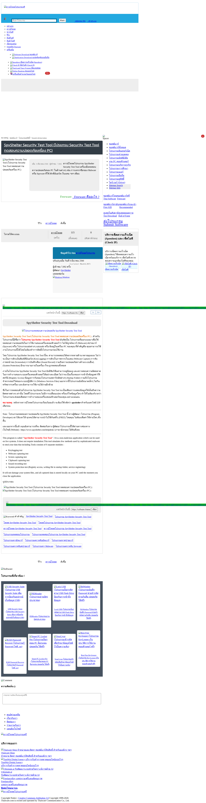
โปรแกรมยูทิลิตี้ (24, 138)
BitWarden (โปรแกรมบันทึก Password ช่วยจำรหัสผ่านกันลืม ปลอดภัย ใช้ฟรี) (88, 613)
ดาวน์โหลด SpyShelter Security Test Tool (22, 528)
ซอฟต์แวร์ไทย (110, 197)
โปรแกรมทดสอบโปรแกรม (17, 534)
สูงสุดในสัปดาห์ (110, 214)
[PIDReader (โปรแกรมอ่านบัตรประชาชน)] (39, 597)
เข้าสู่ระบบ (91, 21)
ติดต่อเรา (11, 722)
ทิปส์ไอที (10, 38)
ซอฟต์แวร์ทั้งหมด (117, 147)
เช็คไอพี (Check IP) (27, 65)
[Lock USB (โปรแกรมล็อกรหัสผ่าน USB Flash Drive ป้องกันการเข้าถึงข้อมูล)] (64, 593)
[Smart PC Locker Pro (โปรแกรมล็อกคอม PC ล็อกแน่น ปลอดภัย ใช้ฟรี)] (39, 641)
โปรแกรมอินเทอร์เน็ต (119, 151)
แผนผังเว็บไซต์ (14, 729)
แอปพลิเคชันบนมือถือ (40, 57)
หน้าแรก (10, 26)
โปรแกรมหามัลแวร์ (13, 540)
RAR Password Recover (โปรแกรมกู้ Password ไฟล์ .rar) (15, 665)
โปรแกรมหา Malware (43, 546)
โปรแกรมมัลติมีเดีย (118, 158)
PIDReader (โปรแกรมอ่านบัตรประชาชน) (40, 617)
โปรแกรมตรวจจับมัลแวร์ (37, 540)
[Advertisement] (103, 114)
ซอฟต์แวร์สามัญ (111, 205)
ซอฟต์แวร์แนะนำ (127, 205)
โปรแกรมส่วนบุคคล (119, 154)
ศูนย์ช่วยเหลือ (13, 714)
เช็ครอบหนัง (11, 44)
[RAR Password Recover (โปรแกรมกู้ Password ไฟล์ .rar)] (15, 643)
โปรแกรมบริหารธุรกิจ (120, 165)
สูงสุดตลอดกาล (125, 214)
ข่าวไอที (10, 32)
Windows (66, 277)
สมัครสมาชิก (80, 21)
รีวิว (8, 35)
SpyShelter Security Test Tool (39, 516)
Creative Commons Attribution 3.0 (33, 798)
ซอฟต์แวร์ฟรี (123, 197)
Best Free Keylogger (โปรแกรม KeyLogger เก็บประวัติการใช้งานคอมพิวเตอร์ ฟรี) (88, 659)
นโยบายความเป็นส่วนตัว (37, 795)
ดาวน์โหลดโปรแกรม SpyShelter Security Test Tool (67, 528)
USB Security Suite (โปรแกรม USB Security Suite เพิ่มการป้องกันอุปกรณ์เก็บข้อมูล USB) (15, 613)
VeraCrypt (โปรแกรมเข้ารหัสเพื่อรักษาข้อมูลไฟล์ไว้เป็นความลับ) (64, 662)
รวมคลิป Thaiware (14, 47)
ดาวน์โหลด (11, 29)
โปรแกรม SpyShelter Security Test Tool (73, 517)
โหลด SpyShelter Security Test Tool (20, 522)
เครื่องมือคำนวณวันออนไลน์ (23, 74)
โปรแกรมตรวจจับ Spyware (68, 546)
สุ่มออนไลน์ (29, 71)
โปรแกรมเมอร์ (116, 172)
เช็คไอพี (124, 270)
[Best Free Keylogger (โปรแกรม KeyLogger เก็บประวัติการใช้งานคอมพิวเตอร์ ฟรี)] (88, 640)
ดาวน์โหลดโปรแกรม (85, 253)
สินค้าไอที (11, 41)
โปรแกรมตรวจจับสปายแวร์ (17, 546)
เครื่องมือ (10, 50)
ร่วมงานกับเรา (14, 725)
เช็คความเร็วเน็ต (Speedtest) (31, 62)
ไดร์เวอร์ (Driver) (117, 182)
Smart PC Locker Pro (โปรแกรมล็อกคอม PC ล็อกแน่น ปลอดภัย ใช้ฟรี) (39, 661)
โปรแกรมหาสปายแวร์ (62, 540)
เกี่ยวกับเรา (12, 718)
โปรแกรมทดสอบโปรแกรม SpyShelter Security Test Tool (58, 534)
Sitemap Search (116, 185)
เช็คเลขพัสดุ (35, 68)
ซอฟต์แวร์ (33, 54)
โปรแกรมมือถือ (116, 175)
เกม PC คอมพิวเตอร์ (119, 161)
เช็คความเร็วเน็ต (111, 269)
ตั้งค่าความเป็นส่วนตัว (12, 795)
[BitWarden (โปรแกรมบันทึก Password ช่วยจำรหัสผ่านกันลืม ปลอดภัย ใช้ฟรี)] (88, 593)
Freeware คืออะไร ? (85, 197)
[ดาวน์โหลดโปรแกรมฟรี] (14, 7)
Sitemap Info (114, 188)
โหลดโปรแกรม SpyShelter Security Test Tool (59, 522)
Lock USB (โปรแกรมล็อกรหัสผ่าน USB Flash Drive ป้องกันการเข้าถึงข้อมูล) (64, 612)
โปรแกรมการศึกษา (118, 168)
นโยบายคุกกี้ (58, 795)
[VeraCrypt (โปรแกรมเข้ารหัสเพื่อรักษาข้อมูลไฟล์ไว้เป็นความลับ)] (64, 641)
